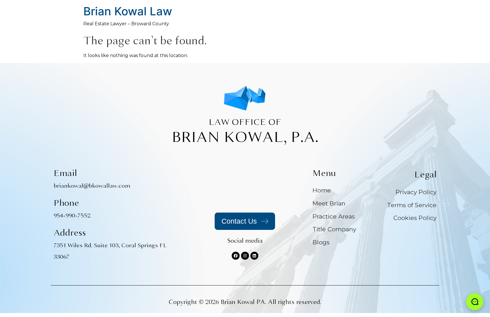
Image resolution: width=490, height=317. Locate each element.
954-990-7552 (72, 215)
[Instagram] (245, 256)
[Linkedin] (254, 256)
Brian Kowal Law (127, 11)
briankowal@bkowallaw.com (92, 186)
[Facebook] (236, 256)
